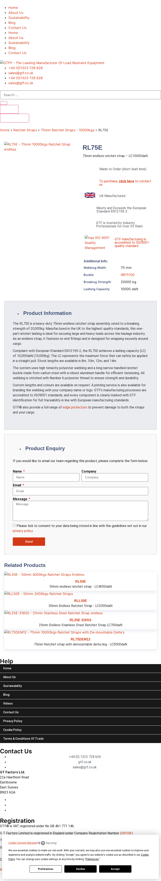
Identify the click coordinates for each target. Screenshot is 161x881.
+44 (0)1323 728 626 (25, 68)
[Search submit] (3, 103)
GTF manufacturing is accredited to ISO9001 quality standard (132, 242)
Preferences (45, 869)
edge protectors (75, 407)
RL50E (80, 581)
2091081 (126, 833)
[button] (120, 274)
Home (13, 7)
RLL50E (80, 601)
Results (9, 109)
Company (89, 471)
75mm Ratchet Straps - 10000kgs (67, 130)
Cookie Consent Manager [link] (22, 842)
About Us (15, 12)
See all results (15, 118)
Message (20, 499)
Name (18, 471)
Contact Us (17, 28)
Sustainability (19, 17)
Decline (80, 869)
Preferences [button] (92, 859)
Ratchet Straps (25, 130)
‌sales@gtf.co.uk (20, 73)
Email (17, 485)
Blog (12, 23)
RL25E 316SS (80, 620)
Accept (115, 869)
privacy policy (23, 531)
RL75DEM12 (80, 639)
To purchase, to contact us (125, 183)
